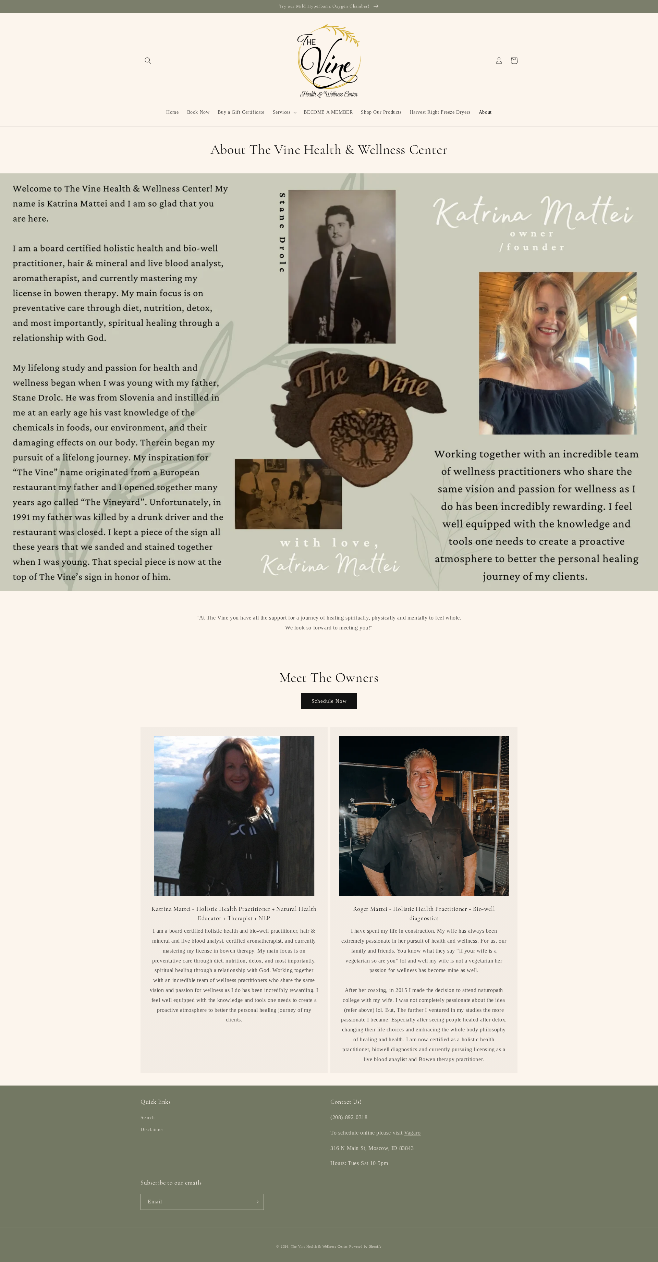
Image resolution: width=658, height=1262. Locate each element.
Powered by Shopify (365, 1246)
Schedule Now (329, 701)
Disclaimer (152, 1129)
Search (148, 1117)
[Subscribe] (256, 1202)
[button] (148, 60)
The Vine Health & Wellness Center (319, 1246)
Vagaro (412, 1133)
